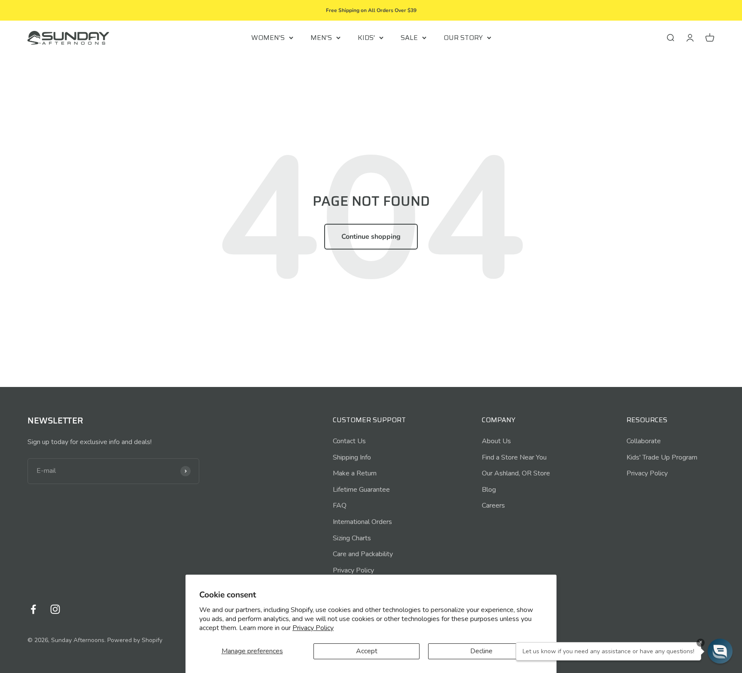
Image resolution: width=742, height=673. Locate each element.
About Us (496, 441)
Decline (481, 651)
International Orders (362, 522)
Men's (321, 37)
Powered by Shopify (134, 640)
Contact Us (349, 441)
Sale (409, 37)
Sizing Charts (352, 538)
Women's (268, 37)
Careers (493, 505)
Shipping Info (352, 457)
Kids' (366, 37)
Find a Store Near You (514, 457)
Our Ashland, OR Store (516, 473)
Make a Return (355, 473)
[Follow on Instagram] (55, 609)
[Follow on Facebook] (33, 609)
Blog (489, 489)
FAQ (340, 505)
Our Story (463, 37)
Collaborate (643, 441)
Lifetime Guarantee (361, 489)
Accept (366, 651)
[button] (720, 651)
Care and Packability (363, 554)
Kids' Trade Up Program (661, 457)
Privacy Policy (313, 628)
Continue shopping (371, 236)
